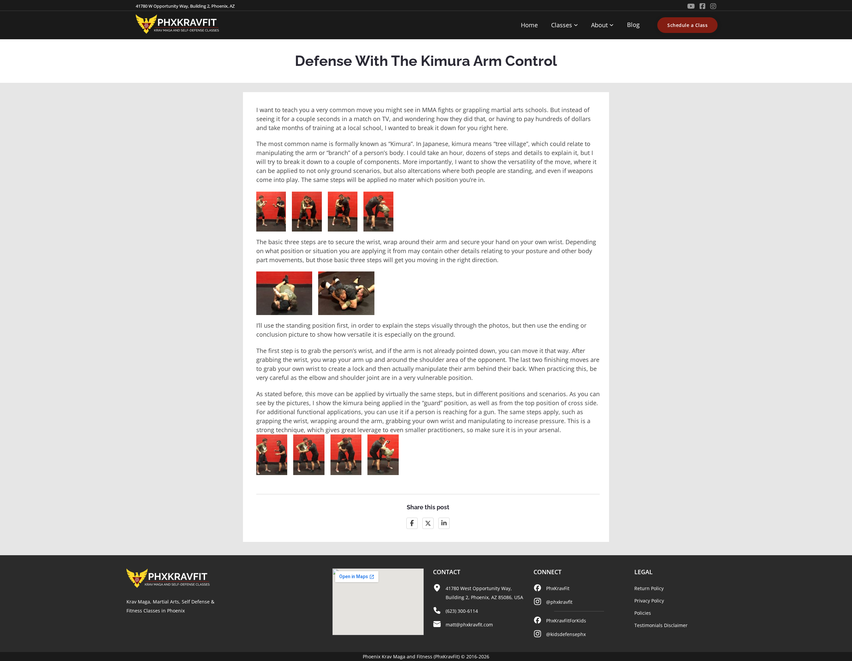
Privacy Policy (649, 600)
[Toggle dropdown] (576, 25)
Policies (642, 613)
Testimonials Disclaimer (661, 625)
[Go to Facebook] (703, 6)
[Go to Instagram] (713, 6)
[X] (428, 523)
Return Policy (649, 588)
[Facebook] (412, 523)
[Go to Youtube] (691, 6)
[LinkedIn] (444, 523)
